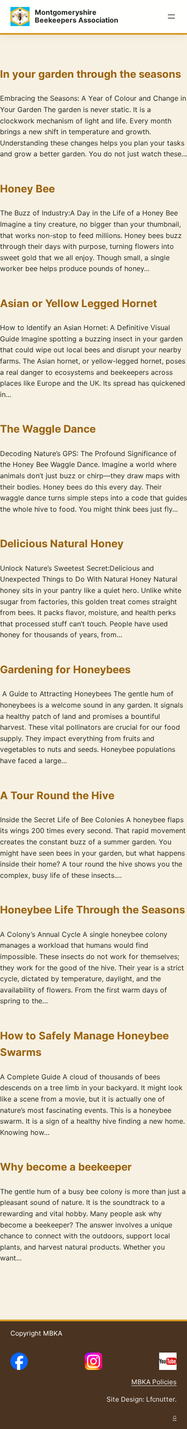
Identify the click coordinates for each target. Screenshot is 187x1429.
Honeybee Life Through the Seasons (92, 909)
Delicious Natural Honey (62, 543)
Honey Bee (27, 188)
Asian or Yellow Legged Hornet (78, 303)
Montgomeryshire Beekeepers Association (76, 16)
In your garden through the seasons (90, 74)
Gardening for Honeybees (65, 669)
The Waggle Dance (48, 429)
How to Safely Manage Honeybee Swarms (84, 1044)
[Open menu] (171, 16)
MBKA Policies (154, 1382)
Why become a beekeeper (66, 1167)
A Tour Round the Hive (57, 795)
